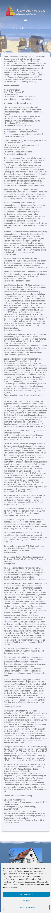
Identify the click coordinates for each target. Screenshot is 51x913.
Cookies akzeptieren (26, 894)
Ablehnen (26, 901)
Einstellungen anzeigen (26, 907)
